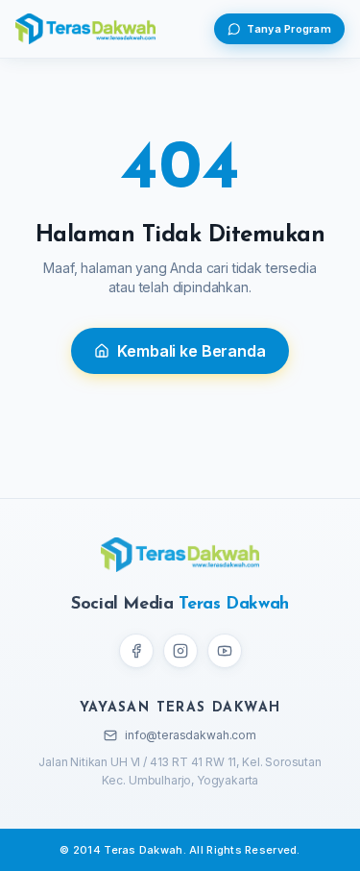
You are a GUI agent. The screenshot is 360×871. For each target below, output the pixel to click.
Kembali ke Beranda (191, 351)
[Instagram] (180, 651)
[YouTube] (224, 651)
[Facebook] (136, 651)
